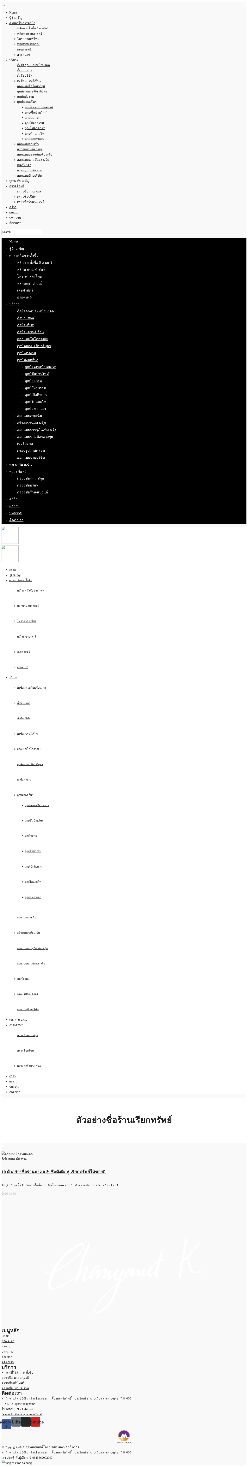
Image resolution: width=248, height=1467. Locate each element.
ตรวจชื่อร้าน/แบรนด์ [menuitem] (30, 201)
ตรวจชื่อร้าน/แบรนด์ (32, 492)
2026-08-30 (9, 1193)
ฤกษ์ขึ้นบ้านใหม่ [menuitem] (36, 112)
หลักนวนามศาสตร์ (31, 269)
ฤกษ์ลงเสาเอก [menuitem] (34, 138)
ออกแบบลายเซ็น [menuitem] (28, 144)
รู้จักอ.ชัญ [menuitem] (15, 17)
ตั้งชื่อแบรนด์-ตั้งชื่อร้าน (14, 1159)
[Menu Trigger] (3, 5)
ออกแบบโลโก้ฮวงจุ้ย (32, 339)
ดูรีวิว (13, 499)
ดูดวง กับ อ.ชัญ (20, 464)
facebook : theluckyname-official (22, 1414)
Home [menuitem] (13, 12)
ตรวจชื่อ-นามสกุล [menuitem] (29, 191)
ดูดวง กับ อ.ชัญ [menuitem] (19, 180)
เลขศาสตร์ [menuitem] (24, 49)
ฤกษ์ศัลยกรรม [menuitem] (34, 123)
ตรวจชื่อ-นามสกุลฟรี (15, 1377)
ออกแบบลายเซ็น (29, 416)
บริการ (14, 304)
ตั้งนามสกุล (25, 318)
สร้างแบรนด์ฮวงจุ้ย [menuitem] (29, 149)
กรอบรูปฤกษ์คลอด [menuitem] (29, 170)
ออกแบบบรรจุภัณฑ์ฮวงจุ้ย (37, 430)
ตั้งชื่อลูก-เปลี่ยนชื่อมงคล (35, 311)
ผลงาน (14, 506)
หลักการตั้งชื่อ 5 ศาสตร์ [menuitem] (32, 28)
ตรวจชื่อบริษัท (28, 485)
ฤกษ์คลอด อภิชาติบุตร (34, 346)
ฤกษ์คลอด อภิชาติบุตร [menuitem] (32, 91)
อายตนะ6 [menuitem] (23, 54)
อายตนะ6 (24, 297)
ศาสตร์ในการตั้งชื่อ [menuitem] (22, 23)
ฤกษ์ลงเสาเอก (35, 409)
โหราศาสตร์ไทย (29, 276)
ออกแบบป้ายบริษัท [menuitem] (29, 175)
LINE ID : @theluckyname (18, 1403)
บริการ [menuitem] (13, 60)
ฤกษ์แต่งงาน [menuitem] (25, 96)
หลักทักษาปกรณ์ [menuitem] (28, 44)
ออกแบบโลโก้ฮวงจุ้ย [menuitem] (31, 86)
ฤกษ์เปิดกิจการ (36, 395)
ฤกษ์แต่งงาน (26, 353)
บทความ (15, 513)
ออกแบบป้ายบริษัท (31, 457)
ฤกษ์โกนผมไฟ (35, 402)
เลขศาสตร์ (25, 290)
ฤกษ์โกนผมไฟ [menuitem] (34, 133)
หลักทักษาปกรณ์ (29, 283)
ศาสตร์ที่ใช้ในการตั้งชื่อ (17, 1372)
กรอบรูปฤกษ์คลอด (31, 450)
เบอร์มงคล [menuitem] (24, 165)
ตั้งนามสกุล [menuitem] (24, 70)
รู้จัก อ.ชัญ (8, 1341)
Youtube (7, 1356)
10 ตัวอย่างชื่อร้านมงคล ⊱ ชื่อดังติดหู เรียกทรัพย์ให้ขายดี (54, 1171)
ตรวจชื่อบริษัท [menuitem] (26, 196)
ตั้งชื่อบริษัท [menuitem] (25, 75)
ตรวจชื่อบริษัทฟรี (13, 1383)
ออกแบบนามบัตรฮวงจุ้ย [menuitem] (33, 159)
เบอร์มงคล (25, 443)
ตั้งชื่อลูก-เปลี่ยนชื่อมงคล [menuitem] (33, 65)
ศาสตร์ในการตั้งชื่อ (23, 255)
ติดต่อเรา (16, 520)
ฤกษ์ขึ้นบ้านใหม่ (37, 374)
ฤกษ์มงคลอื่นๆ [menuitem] (27, 101)
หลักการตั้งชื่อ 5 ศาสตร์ (34, 262)
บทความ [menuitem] (15, 217)
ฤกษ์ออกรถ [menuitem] (32, 117)
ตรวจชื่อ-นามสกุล (30, 478)
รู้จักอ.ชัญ (16, 248)
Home (13, 242)
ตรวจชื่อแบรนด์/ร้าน (15, 1388)
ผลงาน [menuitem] (13, 212)
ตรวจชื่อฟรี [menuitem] (16, 186)
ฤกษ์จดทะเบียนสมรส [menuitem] (39, 107)
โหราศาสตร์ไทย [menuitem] (28, 38)
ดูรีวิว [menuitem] (12, 207)
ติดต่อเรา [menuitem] (15, 223)
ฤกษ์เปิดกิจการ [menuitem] (35, 128)
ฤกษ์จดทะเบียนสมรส (40, 367)
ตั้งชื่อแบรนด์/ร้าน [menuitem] (29, 81)
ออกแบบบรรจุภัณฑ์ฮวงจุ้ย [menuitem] (34, 154)
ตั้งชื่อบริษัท (25, 325)
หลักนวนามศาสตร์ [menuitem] (29, 33)
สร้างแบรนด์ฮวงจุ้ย (31, 423)
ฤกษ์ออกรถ (33, 381)
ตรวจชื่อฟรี (18, 471)
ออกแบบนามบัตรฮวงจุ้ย (35, 437)
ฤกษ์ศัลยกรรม (35, 388)
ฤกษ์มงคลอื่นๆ (28, 360)
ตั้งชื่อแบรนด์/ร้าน (30, 332)
